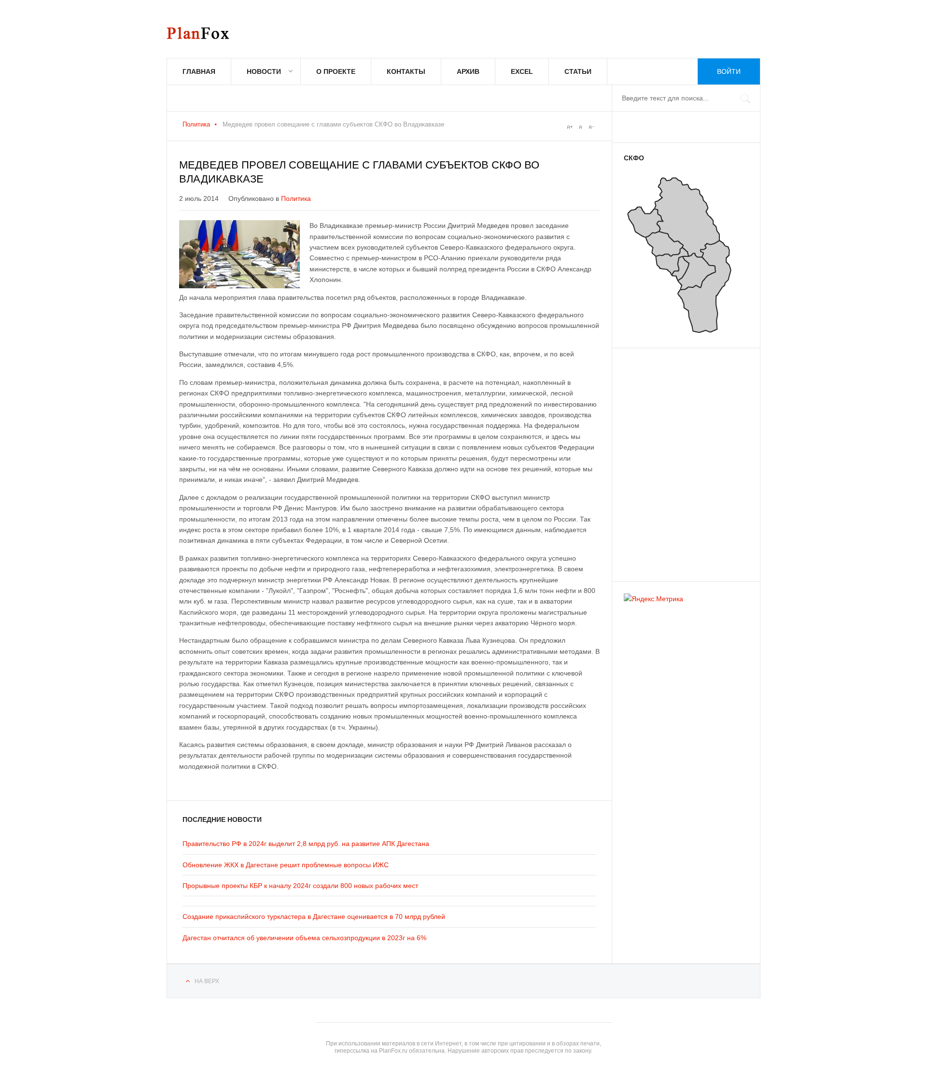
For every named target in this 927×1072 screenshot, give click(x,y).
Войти (729, 71)
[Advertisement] (682, 460)
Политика (196, 124)
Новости (264, 71)
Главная (199, 71)
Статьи (577, 71)
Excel (522, 71)
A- (591, 127)
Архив (468, 71)
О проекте (335, 71)
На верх (207, 981)
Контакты (406, 71)
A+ (569, 127)
